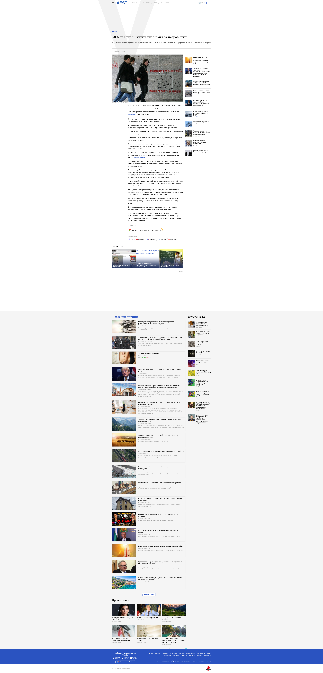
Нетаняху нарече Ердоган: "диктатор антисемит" (200, 142)
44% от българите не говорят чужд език (170, 266)
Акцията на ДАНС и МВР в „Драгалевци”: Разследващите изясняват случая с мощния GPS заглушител (160, 338)
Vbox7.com (158, 653)
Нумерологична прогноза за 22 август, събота (203, 372)
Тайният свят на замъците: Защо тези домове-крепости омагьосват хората (159, 420)
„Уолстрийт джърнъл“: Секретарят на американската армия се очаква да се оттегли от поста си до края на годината (201, 72)
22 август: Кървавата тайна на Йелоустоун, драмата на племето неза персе (159, 436)
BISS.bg (209, 653)
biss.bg (194, 107)
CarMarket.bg (201, 653)
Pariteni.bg (192, 655)
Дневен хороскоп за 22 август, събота (202, 361)
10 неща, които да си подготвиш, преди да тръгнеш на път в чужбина (174, 640)
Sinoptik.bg (176, 655)
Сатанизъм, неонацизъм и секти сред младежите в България (158, 515)
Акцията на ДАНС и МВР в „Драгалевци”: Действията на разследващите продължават (203, 405)
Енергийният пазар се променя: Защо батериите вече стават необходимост (201, 103)
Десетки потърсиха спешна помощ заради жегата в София (160, 546)
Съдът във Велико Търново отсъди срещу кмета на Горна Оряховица (160, 499)
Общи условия (175, 661)
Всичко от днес (149, 594)
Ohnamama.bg (167, 655)
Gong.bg (165, 653)
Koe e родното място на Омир (203, 352)
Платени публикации (198, 661)
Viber (132, 239)
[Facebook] (211, 663)
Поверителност (185, 661)
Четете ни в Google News (127, 662)
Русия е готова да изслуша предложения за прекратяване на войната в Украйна (160, 563)
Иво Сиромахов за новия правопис (121, 266)
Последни (135, 3)
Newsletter (141, 239)
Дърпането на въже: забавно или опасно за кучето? (203, 333)
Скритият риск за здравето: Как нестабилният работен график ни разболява (159, 403)
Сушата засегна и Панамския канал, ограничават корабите (161, 451)
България (146, 3)
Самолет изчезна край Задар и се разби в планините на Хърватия (201, 82)
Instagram (173, 239)
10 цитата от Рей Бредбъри (147, 617)
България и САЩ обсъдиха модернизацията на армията (159, 483)
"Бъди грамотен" (139, 157)
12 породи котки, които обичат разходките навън (202, 323)
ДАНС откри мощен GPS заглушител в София (201, 122)
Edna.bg (199, 655)
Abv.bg (151, 653)
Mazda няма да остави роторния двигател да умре (200, 113)
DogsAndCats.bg (190, 653)
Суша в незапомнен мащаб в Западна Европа (202, 342)
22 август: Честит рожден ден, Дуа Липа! (123, 618)
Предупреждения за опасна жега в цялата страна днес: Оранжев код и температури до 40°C (201, 60)
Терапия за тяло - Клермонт (148, 353)
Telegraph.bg (207, 655)
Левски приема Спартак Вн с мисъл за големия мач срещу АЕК (202, 382)
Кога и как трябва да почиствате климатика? (121, 639)
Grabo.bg (184, 655)
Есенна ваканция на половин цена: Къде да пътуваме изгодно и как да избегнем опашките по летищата (159, 386)
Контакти (208, 661)
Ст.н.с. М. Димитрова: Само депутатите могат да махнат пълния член (146, 265)
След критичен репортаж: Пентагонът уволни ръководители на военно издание (156, 323)
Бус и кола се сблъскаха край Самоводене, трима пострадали (157, 468)
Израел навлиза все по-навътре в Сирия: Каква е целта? (201, 92)
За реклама (165, 661)
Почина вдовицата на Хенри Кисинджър (200, 151)
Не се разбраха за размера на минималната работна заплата (158, 531)
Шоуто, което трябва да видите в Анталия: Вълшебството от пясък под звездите (160, 578)
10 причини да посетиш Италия (171, 618)
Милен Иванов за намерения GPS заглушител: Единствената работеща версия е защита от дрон (202, 419)
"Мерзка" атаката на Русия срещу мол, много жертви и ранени (201, 132)
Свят (155, 3)
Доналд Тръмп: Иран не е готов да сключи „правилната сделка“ (159, 370)
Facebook (163, 239)
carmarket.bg (196, 116)
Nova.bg (181, 653)
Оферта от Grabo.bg (143, 355)
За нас (158, 661)
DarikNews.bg (173, 653)
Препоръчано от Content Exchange (177, 648)
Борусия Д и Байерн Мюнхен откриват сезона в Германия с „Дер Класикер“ (203, 393)
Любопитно (164, 3)
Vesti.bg (122, 2)
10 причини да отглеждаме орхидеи (147, 639)
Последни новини (125, 317)
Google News (152, 239)
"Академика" (132, 114)
